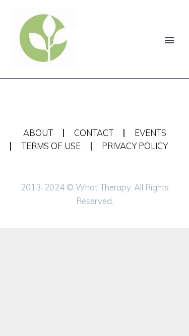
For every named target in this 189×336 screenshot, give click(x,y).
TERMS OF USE (51, 146)
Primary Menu (169, 40)
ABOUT (38, 133)
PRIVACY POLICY (135, 146)
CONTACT (93, 133)
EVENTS (150, 133)
